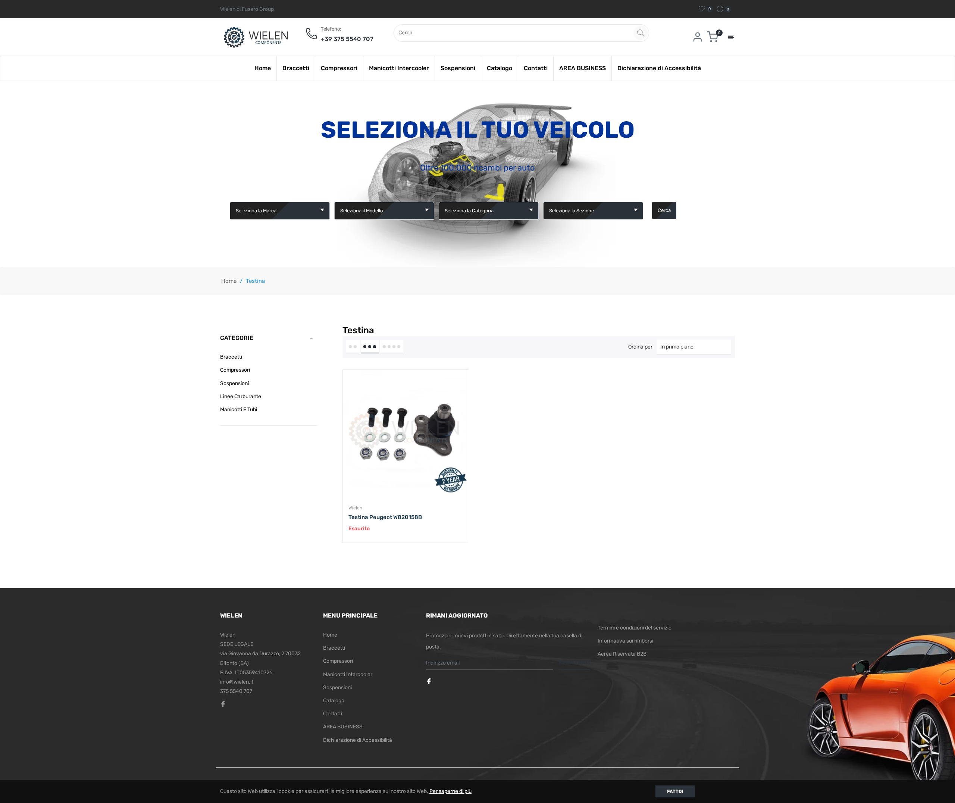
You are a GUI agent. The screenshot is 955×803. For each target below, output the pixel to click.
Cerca (664, 210)
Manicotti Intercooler (347, 674)
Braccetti (231, 357)
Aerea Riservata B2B (622, 654)
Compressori (235, 370)
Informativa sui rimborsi (625, 641)
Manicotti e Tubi (238, 409)
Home (229, 281)
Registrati (574, 662)
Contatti (332, 713)
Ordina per (640, 347)
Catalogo (333, 700)
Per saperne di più (450, 791)
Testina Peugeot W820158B (385, 517)
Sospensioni (234, 383)
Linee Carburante (240, 396)
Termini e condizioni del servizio (634, 628)
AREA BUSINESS (343, 727)
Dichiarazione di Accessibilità (357, 740)
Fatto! (675, 791)
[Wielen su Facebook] (429, 682)
